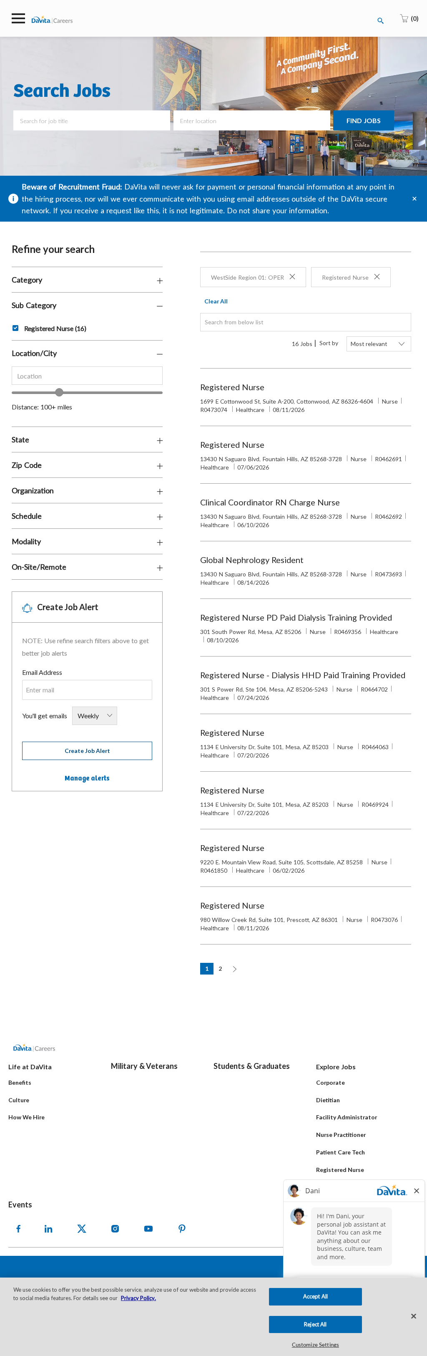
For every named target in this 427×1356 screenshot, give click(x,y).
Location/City (34, 353)
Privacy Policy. (138, 1298)
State (20, 439)
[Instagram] (115, 1229)
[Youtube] (148, 1229)
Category (27, 279)
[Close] (413, 1316)
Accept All (315, 1296)
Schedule (27, 515)
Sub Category (34, 305)
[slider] (59, 392)
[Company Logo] (52, 19)
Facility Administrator (346, 1117)
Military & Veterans (144, 1066)
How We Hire (26, 1117)
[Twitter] (82, 1229)
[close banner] (414, 198)
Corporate (330, 1082)
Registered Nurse (340, 1169)
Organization (33, 490)
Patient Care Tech (340, 1152)
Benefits (19, 1082)
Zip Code (27, 465)
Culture (18, 1099)
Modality (26, 541)
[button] (363, 121)
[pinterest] (182, 1229)
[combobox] (87, 375)
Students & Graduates (252, 1066)
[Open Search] (381, 21)
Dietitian (328, 1099)
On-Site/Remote (39, 566)
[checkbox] (12, 326)
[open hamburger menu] (18, 18)
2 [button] (220, 968)
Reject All (315, 1324)
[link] (87, 778)
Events (20, 1204)
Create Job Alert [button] (87, 750)
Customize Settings (315, 1345)
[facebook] (18, 1229)
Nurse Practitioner (341, 1134)
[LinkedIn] (48, 1229)
